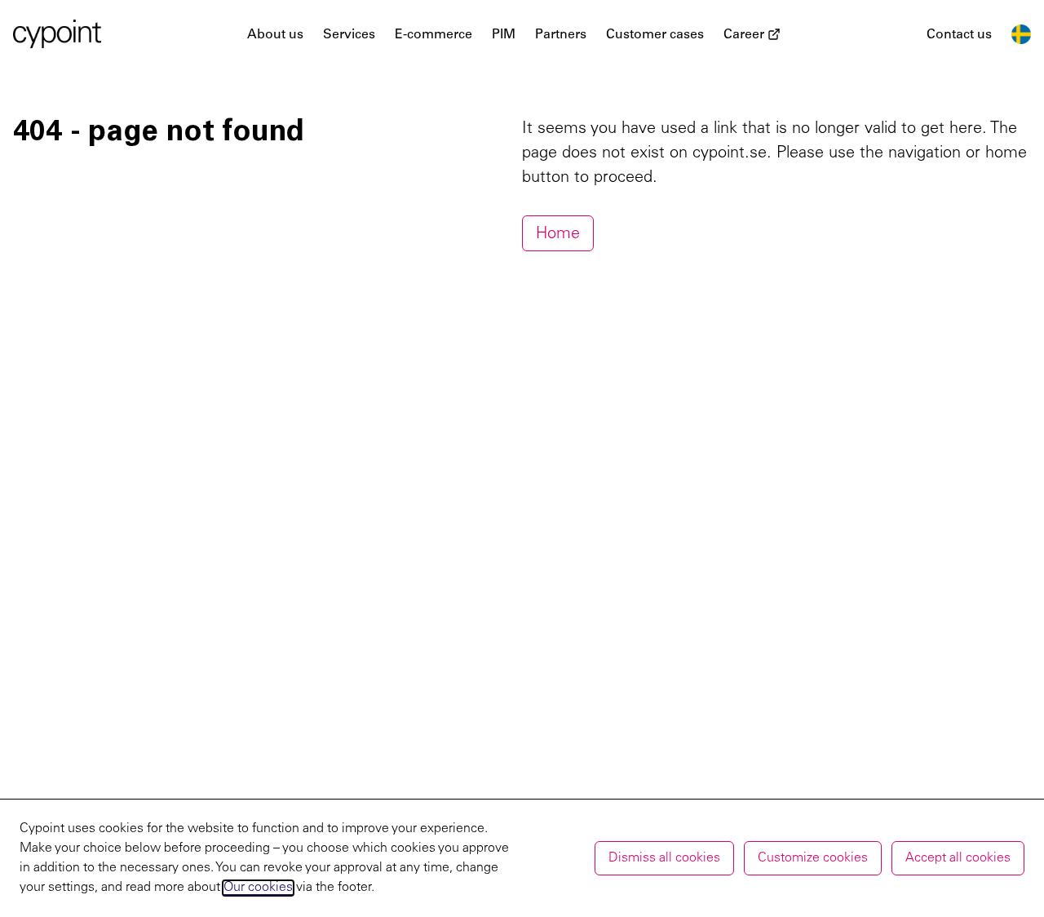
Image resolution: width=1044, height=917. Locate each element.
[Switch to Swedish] (1021, 34)
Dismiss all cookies (664, 858)
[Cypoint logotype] (57, 34)
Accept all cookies (958, 858)
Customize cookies (813, 858)
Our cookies (258, 887)
